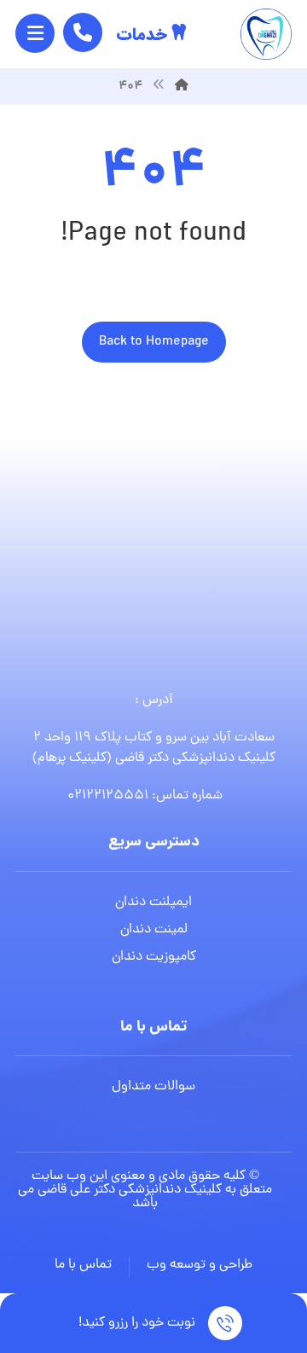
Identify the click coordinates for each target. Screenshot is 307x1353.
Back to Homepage (154, 342)
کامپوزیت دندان (154, 957)
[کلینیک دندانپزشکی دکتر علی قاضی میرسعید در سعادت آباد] (266, 34)
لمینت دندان (154, 930)
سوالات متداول (153, 1087)
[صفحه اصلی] (181, 86)
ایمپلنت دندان (153, 902)
